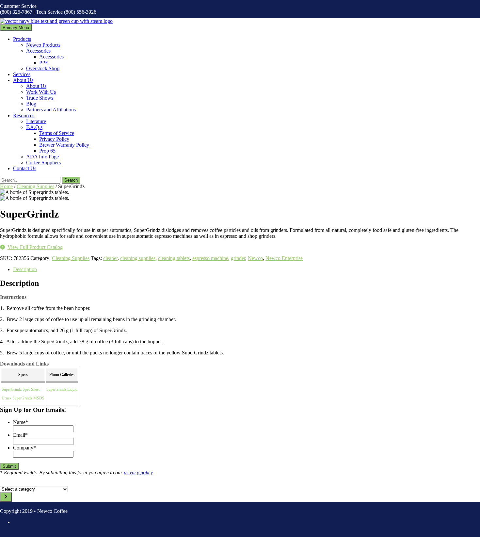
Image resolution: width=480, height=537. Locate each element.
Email (20, 435)
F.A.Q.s (34, 127)
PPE (43, 62)
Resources (23, 115)
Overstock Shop (42, 68)
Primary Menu (16, 27)
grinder (238, 258)
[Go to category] (6, 497)
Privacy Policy (54, 139)
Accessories (38, 51)
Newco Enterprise (284, 258)
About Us (23, 80)
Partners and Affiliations (51, 109)
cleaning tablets (174, 258)
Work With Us (41, 92)
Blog (31, 103)
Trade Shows (39, 98)
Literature (36, 121)
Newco (255, 258)
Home (6, 186)
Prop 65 (47, 151)
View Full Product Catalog (35, 247)
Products (22, 39)
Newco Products (43, 45)
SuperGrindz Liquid (61, 389)
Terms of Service (56, 133)
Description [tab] (25, 269)
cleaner (110, 258)
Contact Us (24, 168)
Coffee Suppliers (43, 162)
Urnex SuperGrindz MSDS (23, 398)
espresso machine (210, 258)
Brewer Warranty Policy (64, 145)
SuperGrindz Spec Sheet (21, 389)
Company (24, 447)
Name (20, 422)
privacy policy (138, 472)
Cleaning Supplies (35, 186)
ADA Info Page (42, 156)
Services (21, 74)
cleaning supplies (137, 258)
